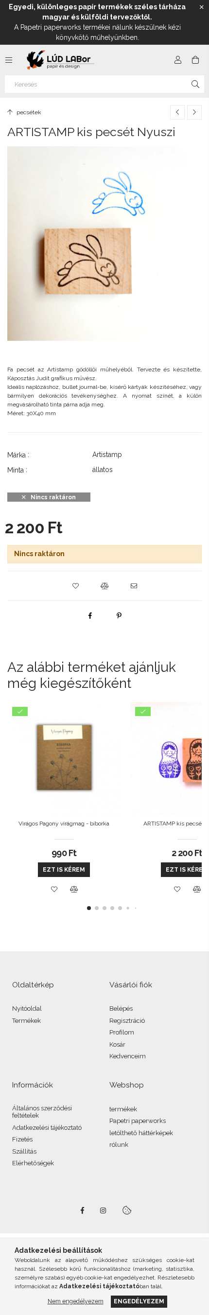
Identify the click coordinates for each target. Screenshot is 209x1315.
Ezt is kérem (64, 869)
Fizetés (22, 1139)
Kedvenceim (127, 1056)
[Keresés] (195, 84)
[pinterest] (119, 615)
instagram (103, 1210)
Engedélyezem (139, 1301)
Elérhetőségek (33, 1163)
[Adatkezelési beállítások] (127, 1210)
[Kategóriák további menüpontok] (8, 60)
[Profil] (178, 60)
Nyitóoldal (27, 1008)
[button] (75, 586)
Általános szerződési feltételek (42, 1112)
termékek (123, 1109)
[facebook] (90, 615)
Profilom (121, 1032)
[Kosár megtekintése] (195, 60)
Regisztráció (127, 1020)
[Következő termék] (194, 112)
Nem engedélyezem (76, 1301)
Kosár (117, 1044)
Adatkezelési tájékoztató (47, 1127)
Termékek (26, 1020)
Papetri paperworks (137, 1120)
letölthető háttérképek (141, 1133)
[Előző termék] (177, 112)
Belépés (121, 1008)
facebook (82, 1210)
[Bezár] (201, 7)
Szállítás (24, 1151)
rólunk (118, 1144)
